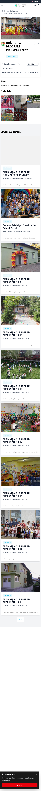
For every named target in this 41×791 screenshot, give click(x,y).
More (20, 619)
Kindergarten (14, 11)
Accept (19, 785)
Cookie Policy (6, 780)
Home (6, 11)
